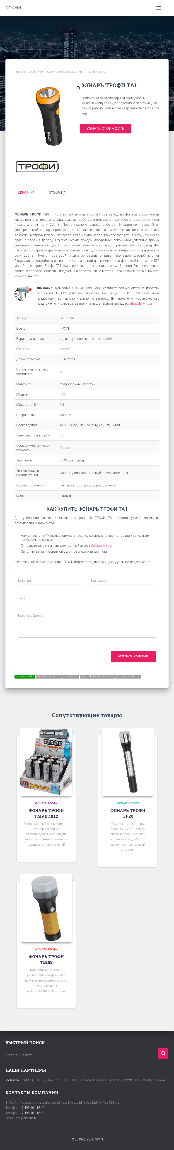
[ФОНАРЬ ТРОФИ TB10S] (46, 908)
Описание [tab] (26, 193)
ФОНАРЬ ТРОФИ (66, 71)
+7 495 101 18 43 (32, 1113)
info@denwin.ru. (100, 545)
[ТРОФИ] (37, 166)
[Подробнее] (66, 854)
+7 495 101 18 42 (32, 1108)
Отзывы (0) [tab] (58, 193)
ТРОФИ (127, 1080)
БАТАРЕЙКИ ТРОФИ (40, 71)
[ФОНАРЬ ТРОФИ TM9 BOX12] (46, 762)
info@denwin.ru (140, 303)
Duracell (114, 1080)
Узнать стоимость (105, 128)
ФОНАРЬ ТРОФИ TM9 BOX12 (46, 813)
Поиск (163, 1053)
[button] (79, 88)
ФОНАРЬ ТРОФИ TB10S (46, 959)
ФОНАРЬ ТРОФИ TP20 (127, 813)
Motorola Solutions (19, 1080)
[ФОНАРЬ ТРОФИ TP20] (128, 762)
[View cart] (167, 7)
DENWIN (97, 1139)
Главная (19, 71)
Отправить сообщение (133, 656)
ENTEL (39, 1080)
